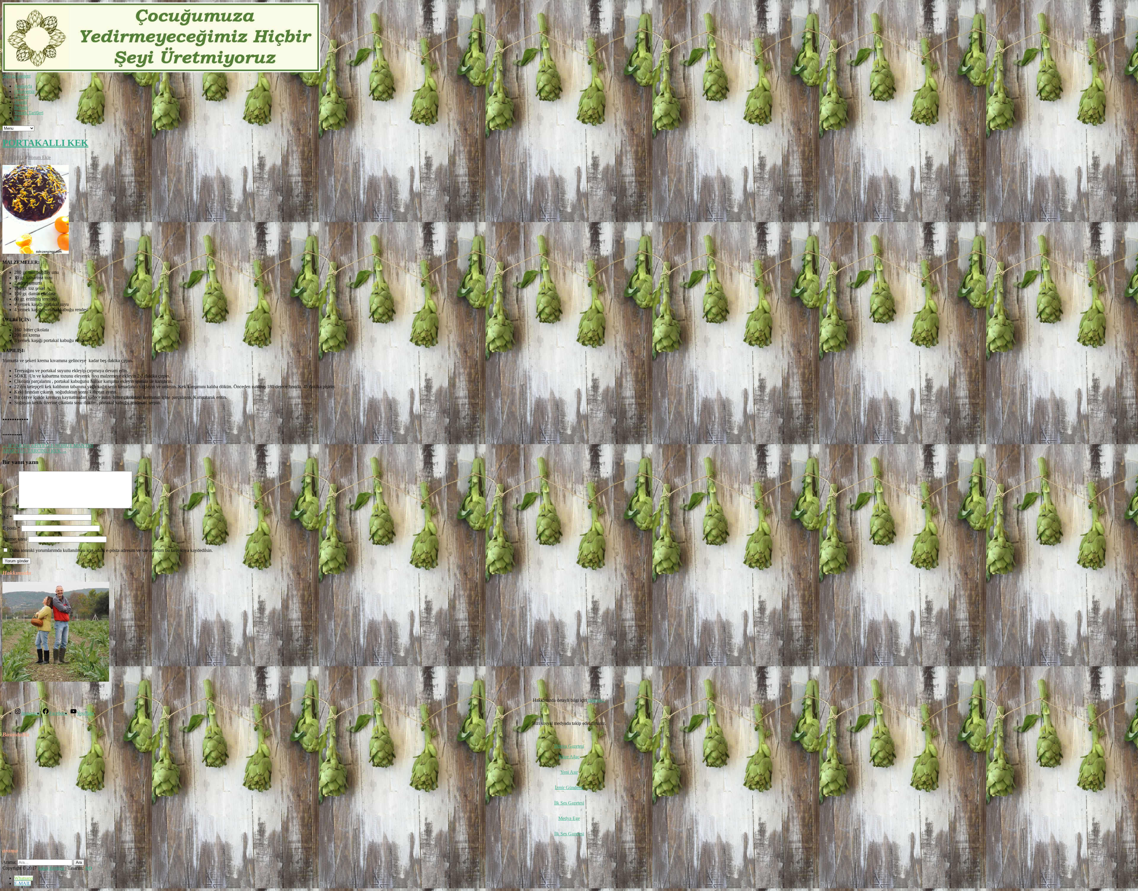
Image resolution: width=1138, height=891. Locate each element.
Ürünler (21, 96)
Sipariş (20, 102)
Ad (7, 517)
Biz (17, 118)
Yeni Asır (569, 772)
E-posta (11, 528)
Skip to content (16, 75)
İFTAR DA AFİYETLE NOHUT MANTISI (47, 445)
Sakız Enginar (51, 868)
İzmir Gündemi (569, 787)
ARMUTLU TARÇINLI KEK (34, 450)
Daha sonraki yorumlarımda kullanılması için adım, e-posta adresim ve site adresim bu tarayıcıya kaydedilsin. (111, 550)
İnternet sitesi (14, 539)
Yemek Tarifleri (28, 112)
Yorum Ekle (39, 157)
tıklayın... (596, 700)
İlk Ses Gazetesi (569, 802)
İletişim (21, 107)
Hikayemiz (24, 91)
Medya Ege (569, 818)
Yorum (10, 506)
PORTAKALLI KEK (45, 142)
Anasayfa (23, 86)
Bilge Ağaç (569, 756)
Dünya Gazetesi (569, 746)
